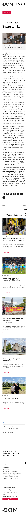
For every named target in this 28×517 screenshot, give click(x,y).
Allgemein (5, 15)
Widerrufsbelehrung (9, 496)
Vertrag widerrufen (10, 499)
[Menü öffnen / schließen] (25, 4)
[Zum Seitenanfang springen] (25, 462)
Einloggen (6, 423)
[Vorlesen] (25, 214)
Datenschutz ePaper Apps (11, 474)
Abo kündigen (7, 490)
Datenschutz (6, 469)
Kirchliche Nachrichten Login (10, 493)
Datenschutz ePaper (9, 471)
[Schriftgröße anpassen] (25, 209)
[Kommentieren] (19, 4)
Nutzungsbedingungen (10, 476)
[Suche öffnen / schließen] (16, 4)
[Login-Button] (22, 4)
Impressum (6, 467)
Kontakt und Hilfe (8, 487)
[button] (3, 194)
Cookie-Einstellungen (10, 478)
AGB (4, 465)
